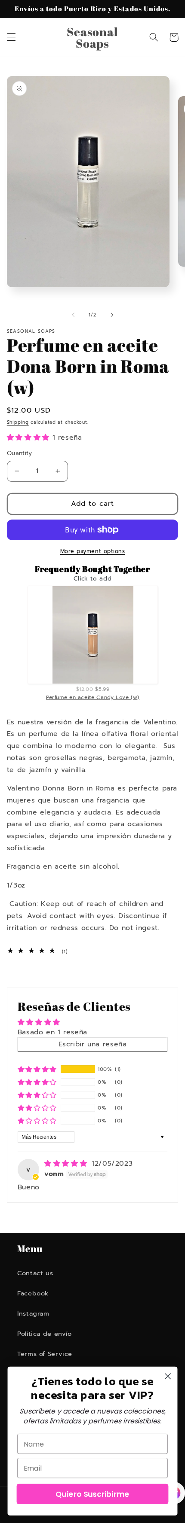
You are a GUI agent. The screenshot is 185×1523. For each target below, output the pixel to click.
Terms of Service (44, 1354)
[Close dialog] (168, 1376)
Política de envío (44, 1333)
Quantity (19, 453)
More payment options (92, 551)
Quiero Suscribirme (92, 1494)
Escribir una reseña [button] (93, 1044)
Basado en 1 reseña (52, 1032)
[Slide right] (111, 315)
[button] (11, 37)
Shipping (18, 422)
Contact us (35, 1273)
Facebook (33, 1293)
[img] (67, 1163)
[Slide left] (73, 315)
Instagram (33, 1313)
